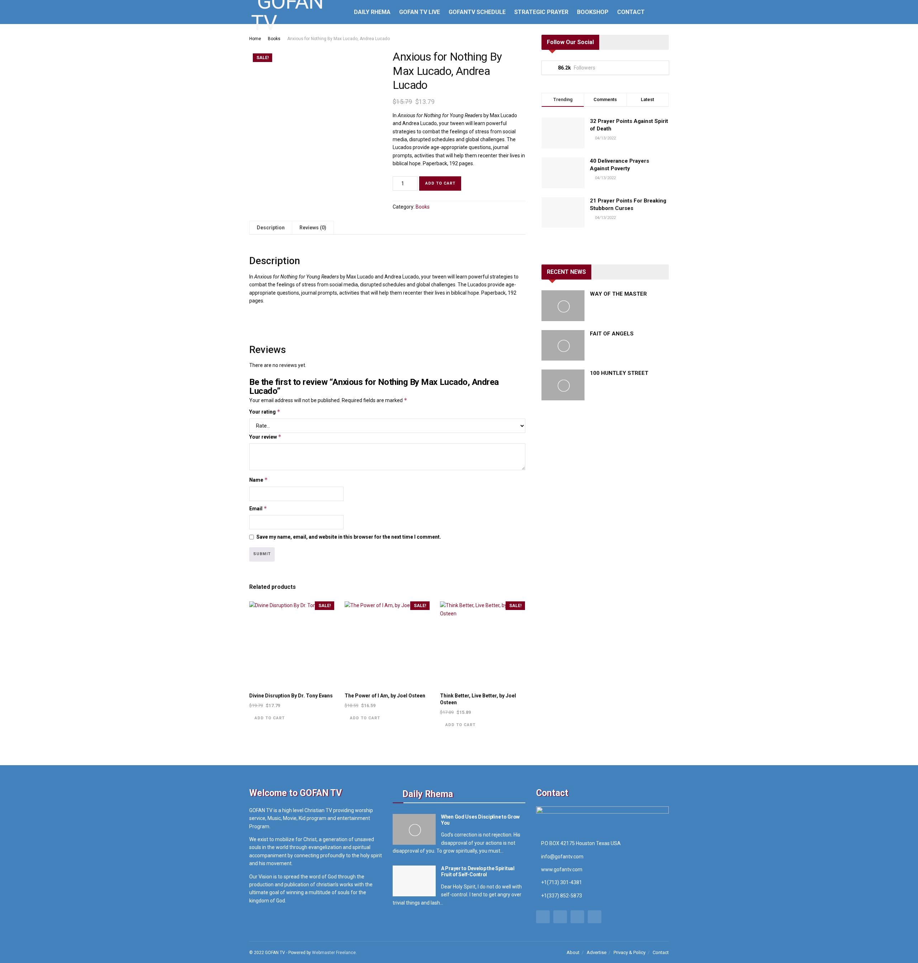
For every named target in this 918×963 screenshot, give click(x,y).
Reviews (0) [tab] (312, 227)
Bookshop (593, 12)
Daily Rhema (372, 12)
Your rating (264, 411)
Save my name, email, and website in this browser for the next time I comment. (348, 537)
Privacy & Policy (629, 952)
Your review (265, 436)
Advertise (596, 952)
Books (274, 38)
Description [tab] (271, 227)
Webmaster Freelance (334, 952)
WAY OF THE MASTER (618, 294)
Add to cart (440, 183)
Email (258, 508)
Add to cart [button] (270, 718)
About (573, 952)
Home (255, 38)
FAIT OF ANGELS (612, 333)
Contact (631, 12)
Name (258, 479)
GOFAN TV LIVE (419, 12)
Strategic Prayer (541, 12)
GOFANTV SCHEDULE (477, 12)
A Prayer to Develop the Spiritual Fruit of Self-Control (478, 871)
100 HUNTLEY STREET (619, 373)
